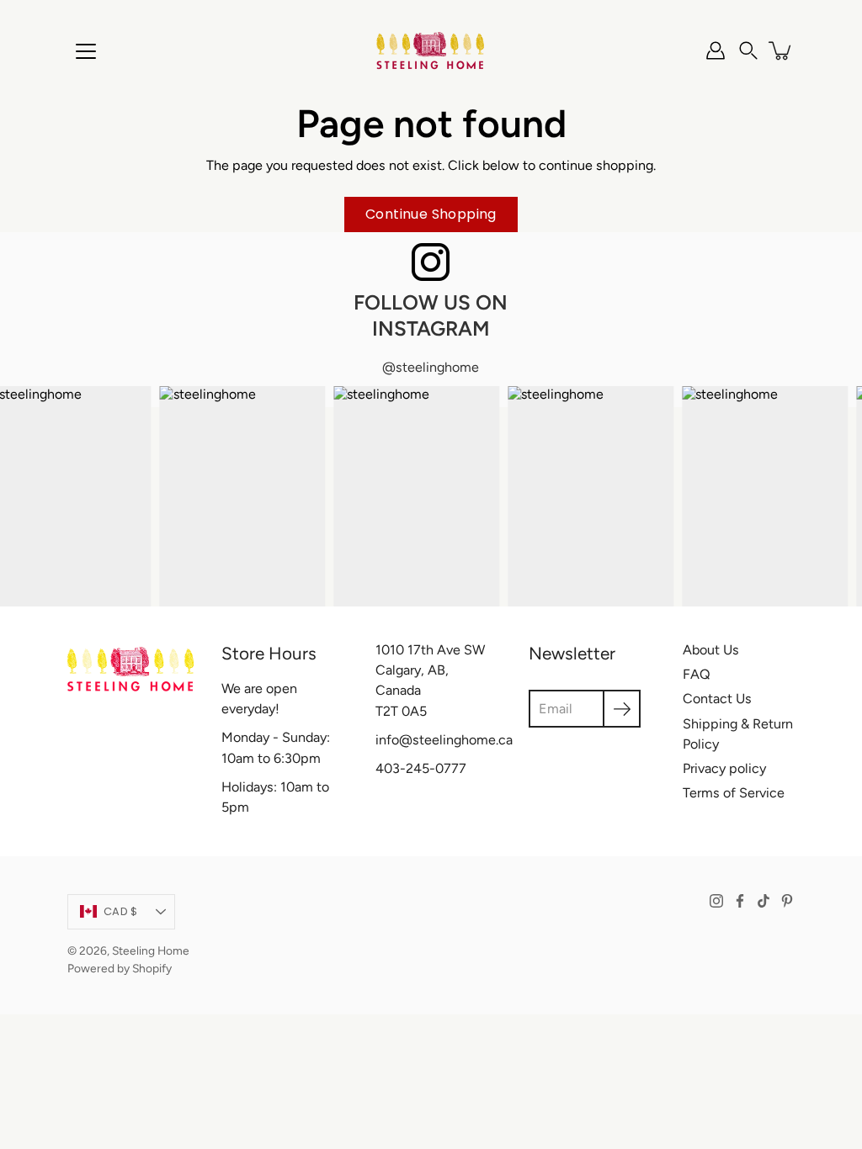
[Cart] (781, 50)
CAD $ (120, 911)
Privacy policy (724, 768)
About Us (711, 650)
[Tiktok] (763, 901)
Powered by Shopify (119, 968)
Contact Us (717, 699)
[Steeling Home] (431, 50)
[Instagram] (716, 901)
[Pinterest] (787, 901)
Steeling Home (150, 950)
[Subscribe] (622, 709)
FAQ (696, 674)
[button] (748, 50)
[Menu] (85, 51)
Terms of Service (734, 793)
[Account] (715, 50)
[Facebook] (740, 901)
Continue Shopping (431, 214)
